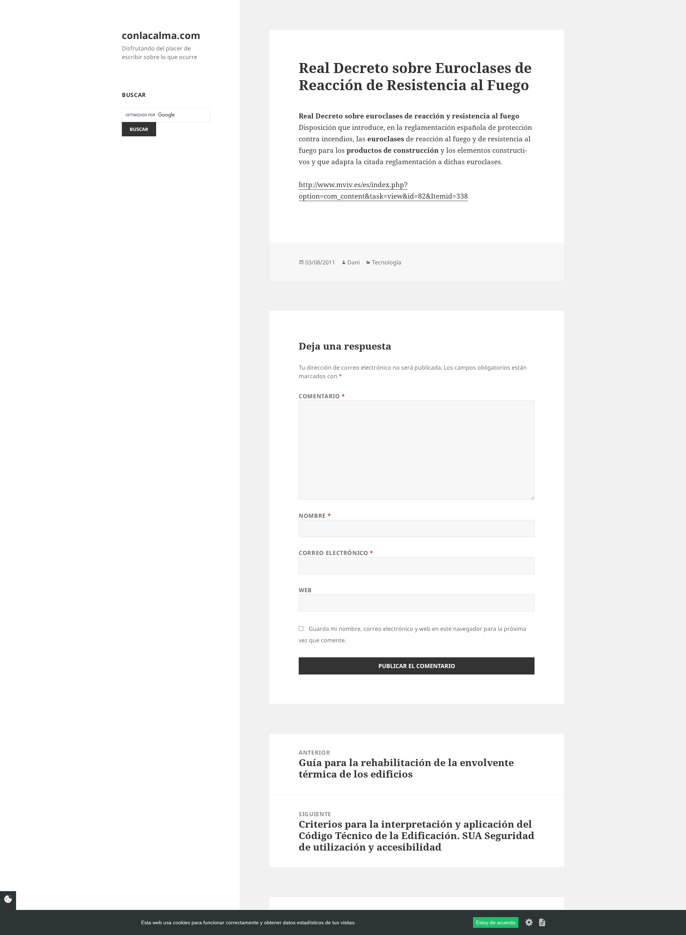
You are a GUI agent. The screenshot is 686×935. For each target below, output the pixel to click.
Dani (353, 262)
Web (305, 590)
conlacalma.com (161, 35)
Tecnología (386, 262)
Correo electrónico (336, 553)
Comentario (322, 396)
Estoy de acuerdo (496, 922)
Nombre (315, 516)
